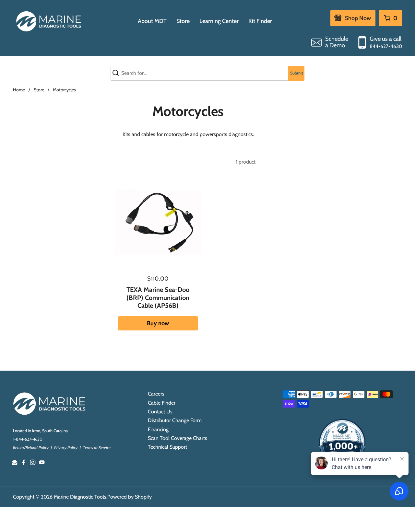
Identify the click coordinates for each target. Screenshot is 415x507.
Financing (158, 429)
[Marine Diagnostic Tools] (49, 21)
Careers (156, 394)
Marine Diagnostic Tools (80, 497)
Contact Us (160, 412)
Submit (296, 73)
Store (39, 90)
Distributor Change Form (175, 420)
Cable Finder (161, 403)
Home (19, 90)
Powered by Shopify (129, 497)
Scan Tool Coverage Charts (177, 438)
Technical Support (167, 447)
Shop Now (358, 18)
